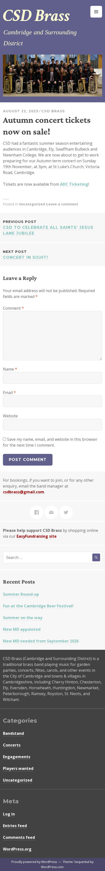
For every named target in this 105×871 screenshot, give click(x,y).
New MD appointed (22, 629)
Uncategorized (32, 204)
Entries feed (15, 825)
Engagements (16, 756)
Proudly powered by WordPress (34, 862)
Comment (13, 308)
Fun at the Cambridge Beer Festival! (38, 606)
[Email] (52, 512)
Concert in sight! (25, 254)
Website (10, 416)
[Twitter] (67, 512)
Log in (9, 814)
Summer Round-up (21, 594)
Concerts (12, 745)
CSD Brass (36, 16)
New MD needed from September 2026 (41, 641)
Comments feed (19, 837)
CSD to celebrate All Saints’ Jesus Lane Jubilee (48, 228)
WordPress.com (52, 867)
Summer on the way (22, 617)
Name (10, 369)
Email (9, 392)
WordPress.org (17, 849)
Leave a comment (62, 204)
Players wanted (18, 768)
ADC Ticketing (74, 184)
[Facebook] (38, 512)
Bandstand (13, 733)
